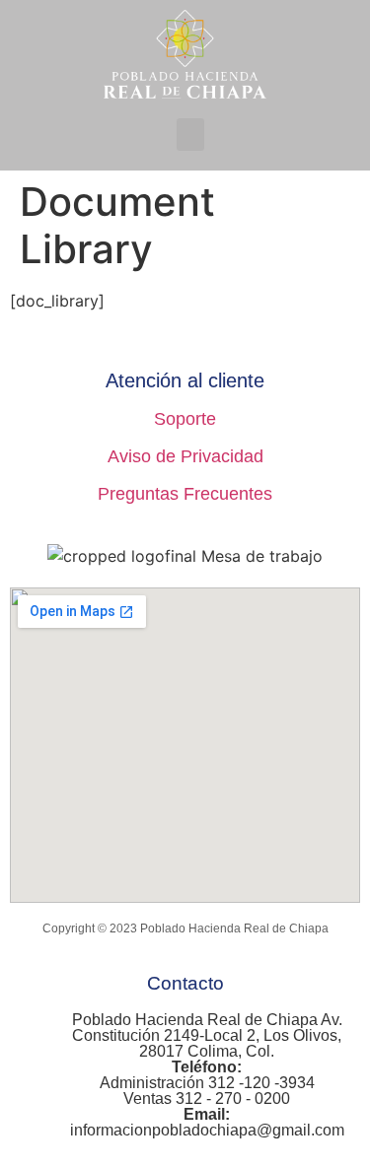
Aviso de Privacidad (185, 456)
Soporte (185, 419)
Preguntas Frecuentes (185, 494)
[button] (190, 134)
